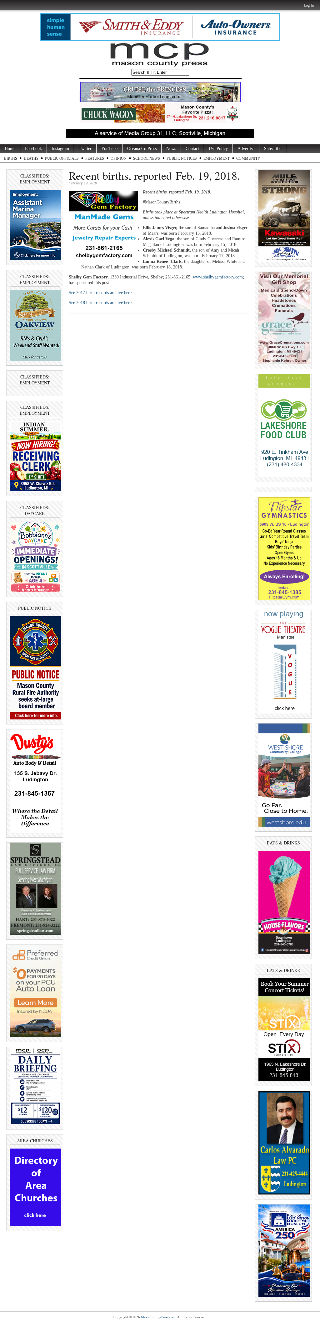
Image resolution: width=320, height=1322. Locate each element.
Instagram (60, 148)
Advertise (246, 148)
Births (10, 158)
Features (94, 158)
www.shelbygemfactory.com (218, 277)
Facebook (33, 148)
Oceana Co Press (142, 148)
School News (146, 158)
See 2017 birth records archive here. (101, 292)
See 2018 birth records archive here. (101, 302)
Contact (192, 148)
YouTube (109, 148)
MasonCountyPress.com (158, 1317)
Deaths (31, 158)
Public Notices (182, 158)
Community (248, 158)
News (171, 148)
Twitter (85, 148)
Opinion (119, 158)
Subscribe (272, 148)
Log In (309, 5)
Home (10, 148)
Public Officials (62, 158)
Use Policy (218, 148)
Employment (216, 158)
